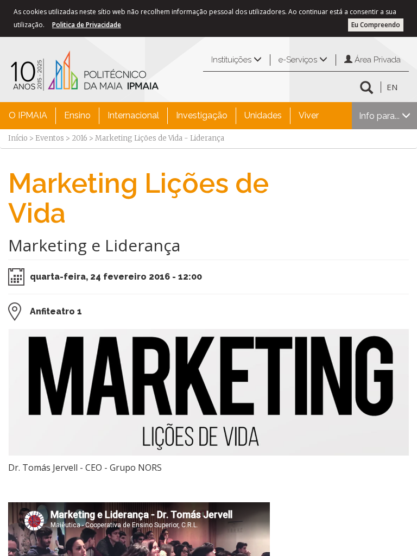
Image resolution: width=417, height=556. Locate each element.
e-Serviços (299, 60)
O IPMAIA (28, 115)
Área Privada (376, 60)
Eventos (49, 138)
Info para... (380, 116)
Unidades (263, 115)
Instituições (232, 60)
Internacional (133, 115)
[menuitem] (28, 115)
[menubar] (164, 115)
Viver (309, 115)
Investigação (202, 115)
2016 (79, 138)
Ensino (77, 115)
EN (392, 86)
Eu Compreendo (375, 24)
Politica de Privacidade (86, 24)
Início (18, 138)
